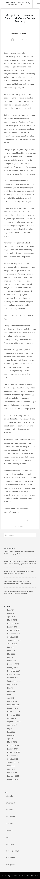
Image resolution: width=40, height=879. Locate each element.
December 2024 (13, 671)
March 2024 (12, 701)
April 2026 (11, 617)
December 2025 (13, 630)
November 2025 (13, 633)
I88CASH (9, 823)
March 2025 (12, 661)
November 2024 (13, 674)
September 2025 (13, 640)
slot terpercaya (12, 851)
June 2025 (11, 650)
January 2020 (12, 779)
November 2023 (13, 715)
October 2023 (12, 718)
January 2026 (12, 627)
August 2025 (12, 644)
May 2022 (11, 766)
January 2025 (12, 667)
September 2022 (13, 762)
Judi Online (18, 526)
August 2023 (12, 725)
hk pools (9, 809)
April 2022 (11, 769)
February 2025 (13, 664)
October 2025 (12, 637)
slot (7, 837)
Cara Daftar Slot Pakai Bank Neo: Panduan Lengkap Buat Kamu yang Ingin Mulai (19, 553)
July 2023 (10, 728)
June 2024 (11, 691)
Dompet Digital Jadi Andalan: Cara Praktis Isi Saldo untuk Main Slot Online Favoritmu (19, 572)
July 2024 (10, 688)
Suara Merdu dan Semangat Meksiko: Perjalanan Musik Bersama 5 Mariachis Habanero (18, 592)
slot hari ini (10, 816)
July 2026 (10, 610)
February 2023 (13, 745)
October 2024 (12, 678)
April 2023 (11, 739)
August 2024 (12, 684)
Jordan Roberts (22, 39)
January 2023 (12, 749)
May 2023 (11, 735)
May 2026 (11, 613)
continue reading (20, 520)
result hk (10, 830)
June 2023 (11, 732)
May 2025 (11, 654)
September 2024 (13, 681)
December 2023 (13, 711)
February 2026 (13, 623)
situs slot (10, 796)
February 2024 (13, 705)
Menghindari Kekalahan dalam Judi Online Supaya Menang (20, 18)
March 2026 (12, 620)
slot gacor (10, 844)
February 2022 (13, 776)
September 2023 (13, 722)
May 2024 (11, 694)
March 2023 (12, 742)
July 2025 (10, 647)
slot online (10, 857)
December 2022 (13, 752)
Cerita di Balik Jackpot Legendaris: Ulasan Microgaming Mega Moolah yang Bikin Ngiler (17, 582)
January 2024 (12, 708)
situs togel (10, 803)
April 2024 (11, 698)
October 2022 (12, 759)
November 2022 (13, 755)
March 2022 (12, 772)
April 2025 (11, 657)
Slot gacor (10, 864)
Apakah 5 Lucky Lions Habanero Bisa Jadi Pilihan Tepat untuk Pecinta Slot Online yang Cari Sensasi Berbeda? (20, 562)
